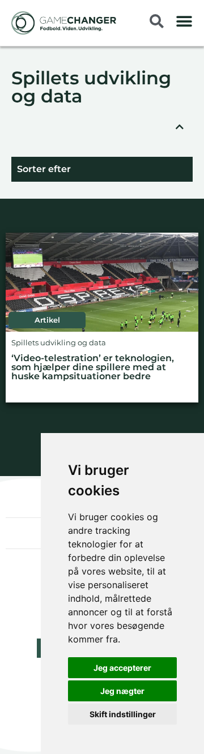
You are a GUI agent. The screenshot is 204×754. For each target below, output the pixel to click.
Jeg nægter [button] (122, 691)
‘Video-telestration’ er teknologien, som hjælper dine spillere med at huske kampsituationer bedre (92, 368)
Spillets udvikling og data (91, 88)
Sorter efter (44, 169)
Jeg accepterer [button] (122, 667)
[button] (184, 21)
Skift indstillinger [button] (123, 714)
